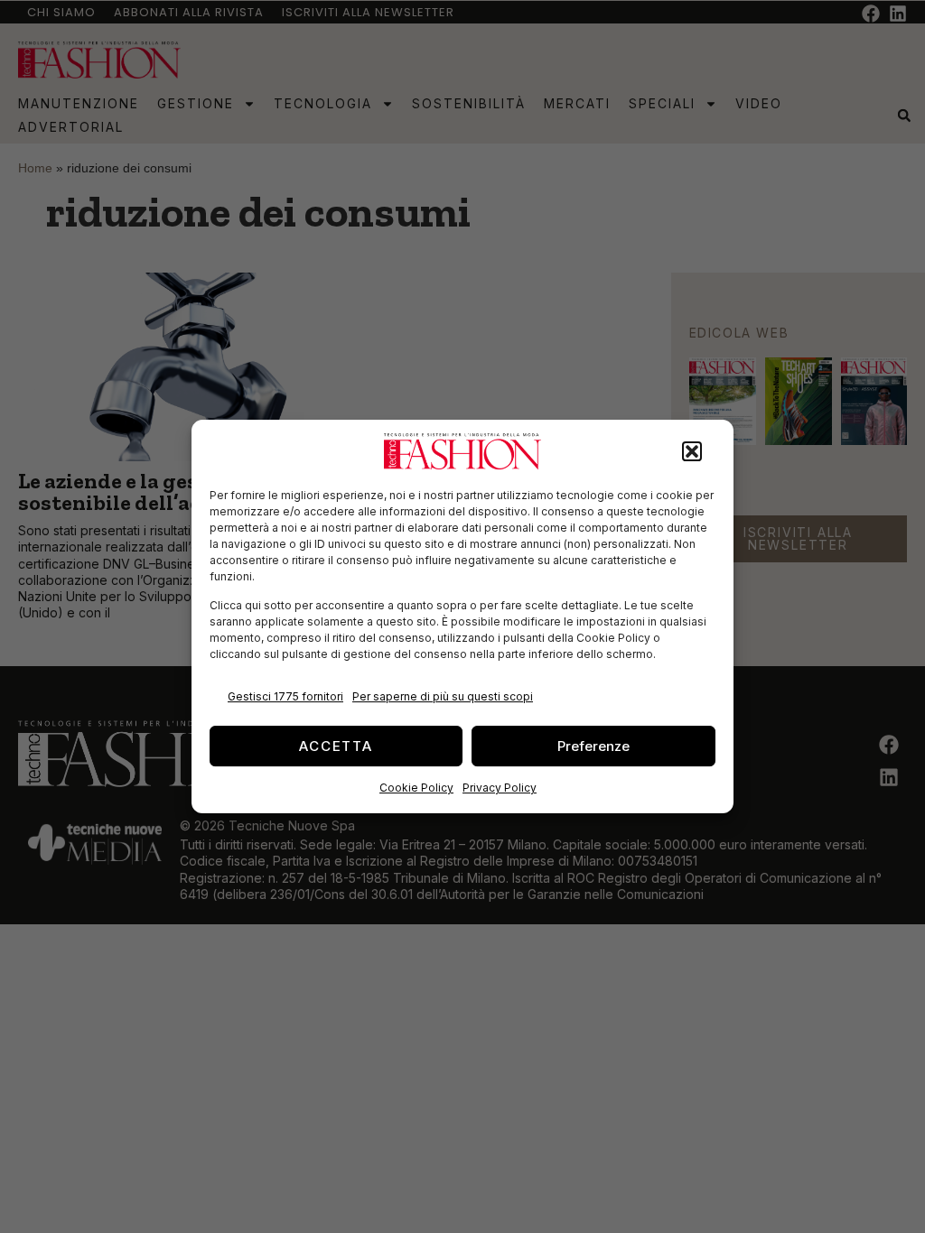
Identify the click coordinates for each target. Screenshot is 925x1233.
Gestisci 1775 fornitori (285, 696)
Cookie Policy (416, 787)
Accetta (336, 746)
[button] (692, 451)
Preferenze (593, 746)
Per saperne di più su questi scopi (442, 696)
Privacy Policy (499, 787)
